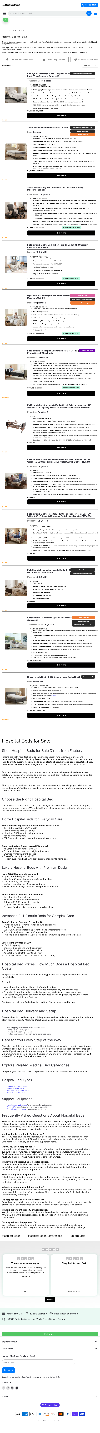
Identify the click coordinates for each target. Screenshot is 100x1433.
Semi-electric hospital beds (18, 1090)
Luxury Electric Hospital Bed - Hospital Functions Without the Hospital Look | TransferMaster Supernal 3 (60, 74)
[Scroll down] (5, 19)
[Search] (89, 13)
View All (50, 1300)
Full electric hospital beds (17, 1086)
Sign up (7, 1370)
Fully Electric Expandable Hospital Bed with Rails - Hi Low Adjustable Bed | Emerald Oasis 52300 (59, 571)
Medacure (32, 303)
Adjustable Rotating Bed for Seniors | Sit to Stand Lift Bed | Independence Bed (55, 188)
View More (26, 1277)
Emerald (31, 252)
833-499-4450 (90, 5)
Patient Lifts (77, 1236)
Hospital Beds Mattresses (45, 1236)
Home (4, 31)
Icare (29, 132)
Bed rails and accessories (17, 1109)
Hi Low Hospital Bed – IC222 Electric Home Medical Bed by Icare (57, 677)
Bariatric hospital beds (16, 1092)
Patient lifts (11, 1107)
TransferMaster (35, 81)
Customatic (33, 194)
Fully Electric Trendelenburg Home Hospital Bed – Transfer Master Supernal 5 (58, 618)
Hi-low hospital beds (15, 1088)
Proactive (32, 358)
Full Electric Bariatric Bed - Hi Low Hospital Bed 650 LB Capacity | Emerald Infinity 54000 (57, 246)
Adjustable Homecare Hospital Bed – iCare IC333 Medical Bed (56, 127)
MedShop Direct (22, 1048)
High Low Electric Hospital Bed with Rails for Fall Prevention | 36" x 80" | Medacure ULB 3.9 (60, 296)
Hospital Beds (11, 1236)
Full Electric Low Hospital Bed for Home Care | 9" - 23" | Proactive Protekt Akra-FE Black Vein (57, 352)
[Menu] (4, 13)
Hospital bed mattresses (17, 1105)
